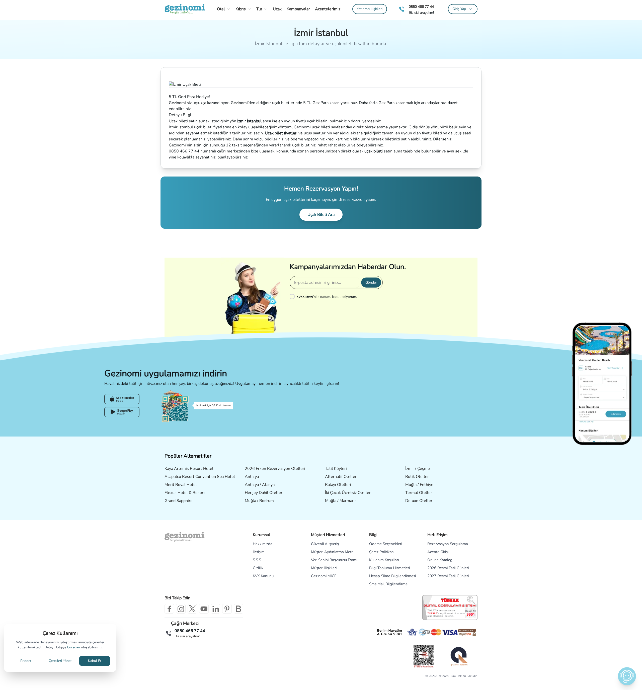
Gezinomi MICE (324, 575)
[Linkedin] (215, 609)
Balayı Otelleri (338, 484)
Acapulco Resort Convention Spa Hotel (200, 476)
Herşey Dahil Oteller (263, 492)
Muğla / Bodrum (259, 500)
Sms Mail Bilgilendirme (388, 583)
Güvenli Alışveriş (325, 543)
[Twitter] (192, 609)
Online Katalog (439, 559)
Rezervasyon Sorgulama (447, 543)
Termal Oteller (418, 492)
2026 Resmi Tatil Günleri (448, 567)
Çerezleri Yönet (60, 660)
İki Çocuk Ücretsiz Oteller (348, 492)
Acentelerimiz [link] (327, 9)
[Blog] (238, 609)
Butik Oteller (417, 476)
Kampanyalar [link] (298, 9)
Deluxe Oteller (418, 500)
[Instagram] (181, 609)
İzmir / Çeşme (417, 468)
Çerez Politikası (381, 551)
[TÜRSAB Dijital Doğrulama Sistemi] (449, 607)
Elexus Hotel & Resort (185, 492)
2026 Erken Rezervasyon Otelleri (275, 468)
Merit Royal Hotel (181, 484)
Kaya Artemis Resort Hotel (189, 468)
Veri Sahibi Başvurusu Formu (334, 559)
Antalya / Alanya (260, 484)
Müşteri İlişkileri (324, 567)
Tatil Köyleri (336, 468)
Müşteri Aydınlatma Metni (332, 551)
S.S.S (257, 559)
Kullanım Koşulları (384, 559)
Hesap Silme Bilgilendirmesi (392, 575)
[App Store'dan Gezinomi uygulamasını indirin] (121, 399)
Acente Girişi (437, 551)
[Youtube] (204, 609)
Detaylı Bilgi (180, 115)
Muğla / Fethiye (419, 484)
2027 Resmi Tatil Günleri (448, 575)
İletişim (259, 551)
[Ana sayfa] (185, 9)
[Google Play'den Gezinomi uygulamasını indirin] (121, 412)
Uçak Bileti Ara (321, 214)
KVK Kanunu (263, 575)
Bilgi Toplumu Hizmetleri (389, 567)
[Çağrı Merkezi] (402, 9)
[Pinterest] (227, 609)
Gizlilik (258, 567)
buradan (73, 647)
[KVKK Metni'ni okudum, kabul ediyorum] (293, 296)
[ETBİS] (424, 656)
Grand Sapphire (179, 500)
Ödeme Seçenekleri (385, 543)
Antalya (252, 476)
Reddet (25, 660)
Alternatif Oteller (341, 476)
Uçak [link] (277, 9)
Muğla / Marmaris (341, 500)
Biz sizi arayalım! (421, 12)
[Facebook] (169, 609)
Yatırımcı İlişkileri (369, 9)
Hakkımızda (262, 543)
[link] (369, 9)
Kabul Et (94, 660)
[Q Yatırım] (458, 656)
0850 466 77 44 (421, 6)
